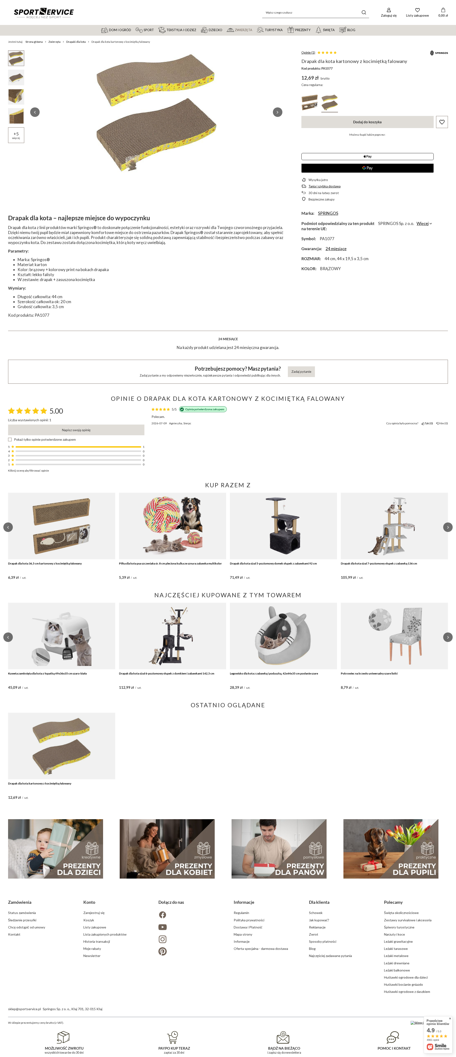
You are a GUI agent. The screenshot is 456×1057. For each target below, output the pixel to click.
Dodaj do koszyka (367, 122)
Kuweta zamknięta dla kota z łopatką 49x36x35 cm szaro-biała (47, 673)
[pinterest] (190, 952)
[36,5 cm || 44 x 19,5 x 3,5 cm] (309, 103)
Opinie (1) (308, 52)
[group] (156, 112)
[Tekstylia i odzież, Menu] (198, 30)
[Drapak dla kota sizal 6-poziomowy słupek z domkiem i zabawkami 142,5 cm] (172, 636)
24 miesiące (336, 248)
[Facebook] (190, 915)
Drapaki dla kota (76, 41)
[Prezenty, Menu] (312, 30)
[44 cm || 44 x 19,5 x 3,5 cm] (329, 103)
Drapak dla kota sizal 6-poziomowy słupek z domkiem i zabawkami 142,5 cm (166, 673)
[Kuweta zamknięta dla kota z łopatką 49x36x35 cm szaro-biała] (61, 636)
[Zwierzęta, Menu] (254, 30)
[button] (35, 112)
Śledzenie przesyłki (22, 920)
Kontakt (14, 934)
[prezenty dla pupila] (390, 849)
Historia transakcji (96, 941)
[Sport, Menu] (156, 30)
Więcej (423, 223)
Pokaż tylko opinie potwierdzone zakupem (45, 439)
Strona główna (34, 41)
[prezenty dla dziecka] (55, 849)
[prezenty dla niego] (279, 849)
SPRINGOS (328, 213)
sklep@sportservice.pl (24, 1009)
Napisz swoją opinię (76, 430)
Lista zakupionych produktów (105, 934)
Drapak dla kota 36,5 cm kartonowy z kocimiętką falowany (45, 563)
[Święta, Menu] (337, 30)
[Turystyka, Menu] (285, 30)
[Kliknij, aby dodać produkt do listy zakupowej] (442, 122)
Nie (443, 423)
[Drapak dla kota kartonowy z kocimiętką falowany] (61, 746)
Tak (428, 423)
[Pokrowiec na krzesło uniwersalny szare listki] (394, 636)
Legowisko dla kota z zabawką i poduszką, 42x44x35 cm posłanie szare (274, 673)
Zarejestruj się (93, 913)
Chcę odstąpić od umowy (26, 927)
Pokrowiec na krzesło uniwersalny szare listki (369, 673)
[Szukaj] (363, 12)
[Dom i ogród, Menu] (133, 30)
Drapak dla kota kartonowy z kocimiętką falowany (39, 783)
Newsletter (91, 956)
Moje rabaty (92, 949)
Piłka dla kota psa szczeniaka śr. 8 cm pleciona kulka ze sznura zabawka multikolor (170, 563)
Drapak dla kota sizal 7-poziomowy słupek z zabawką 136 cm (379, 563)
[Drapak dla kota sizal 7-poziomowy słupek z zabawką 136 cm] (394, 526)
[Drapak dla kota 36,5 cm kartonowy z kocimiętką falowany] (61, 526)
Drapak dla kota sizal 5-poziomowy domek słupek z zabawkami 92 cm (273, 563)
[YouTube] (190, 928)
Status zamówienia (22, 913)
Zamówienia (19, 902)
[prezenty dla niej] (167, 849)
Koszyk (88, 920)
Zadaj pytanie (301, 371)
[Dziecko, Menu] (224, 30)
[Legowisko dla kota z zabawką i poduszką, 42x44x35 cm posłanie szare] (283, 636)
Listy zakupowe (94, 927)
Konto (89, 902)
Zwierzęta (54, 41)
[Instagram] (190, 940)
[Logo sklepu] (43, 12)
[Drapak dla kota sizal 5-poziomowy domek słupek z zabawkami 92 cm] (283, 526)
